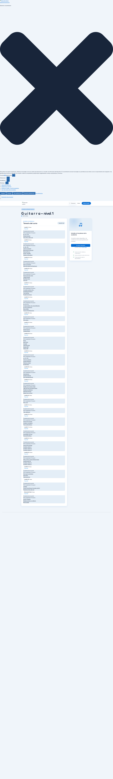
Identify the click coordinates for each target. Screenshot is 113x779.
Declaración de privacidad (7, 197)
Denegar (9, 193)
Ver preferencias (18, 193)
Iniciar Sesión (86, 203)
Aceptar (3, 193)
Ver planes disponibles (80, 245)
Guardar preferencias (29, 193)
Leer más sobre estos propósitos (9, 189)
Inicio (78, 203)
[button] (56, 88)
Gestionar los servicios (6, 186)
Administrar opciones (6, 185)
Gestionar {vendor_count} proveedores (10, 188)
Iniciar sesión (84, 247)
